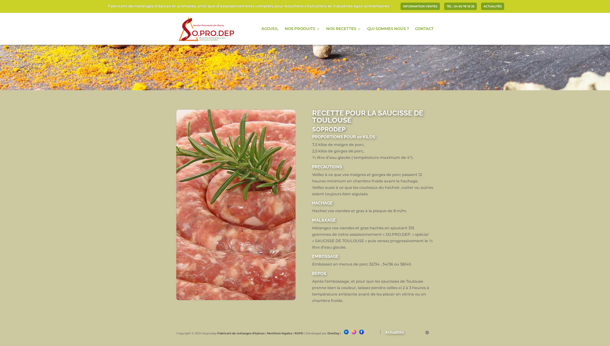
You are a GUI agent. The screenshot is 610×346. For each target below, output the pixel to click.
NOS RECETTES (341, 29)
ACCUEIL (270, 29)
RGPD (299, 333)
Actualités (492, 6)
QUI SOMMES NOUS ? (388, 29)
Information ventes (420, 6)
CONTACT (424, 29)
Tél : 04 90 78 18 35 (460, 6)
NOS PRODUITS (300, 29)
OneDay (333, 333)
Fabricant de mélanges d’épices (240, 333)
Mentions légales (279, 333)
